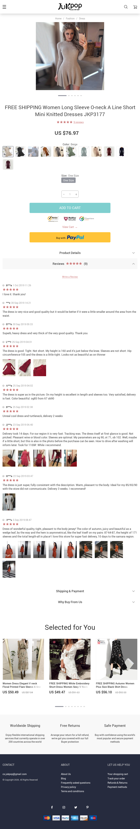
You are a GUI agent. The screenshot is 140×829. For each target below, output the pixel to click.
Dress (82, 18)
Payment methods (117, 787)
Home (58, 18)
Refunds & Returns (117, 782)
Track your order (116, 778)
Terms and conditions (72, 791)
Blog (63, 778)
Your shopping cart (118, 774)
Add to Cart (70, 208)
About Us (66, 774)
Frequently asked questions (75, 782)
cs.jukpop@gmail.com (15, 774)
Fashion (70, 18)
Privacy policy (68, 787)
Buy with (61, 238)
